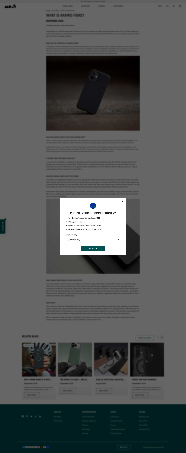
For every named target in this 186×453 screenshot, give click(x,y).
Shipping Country (71, 235)
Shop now (93, 248)
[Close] (122, 201)
